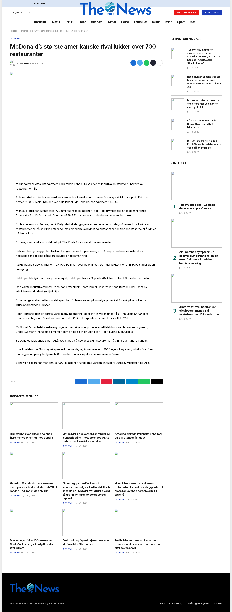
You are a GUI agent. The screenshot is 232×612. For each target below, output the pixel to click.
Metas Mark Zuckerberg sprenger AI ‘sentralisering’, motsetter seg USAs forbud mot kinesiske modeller (86, 437)
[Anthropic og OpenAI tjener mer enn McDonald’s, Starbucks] (86, 522)
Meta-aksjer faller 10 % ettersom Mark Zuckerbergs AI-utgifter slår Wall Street (31, 544)
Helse (125, 22)
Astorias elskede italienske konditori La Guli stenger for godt (138, 435)
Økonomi (97, 22)
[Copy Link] (153, 63)
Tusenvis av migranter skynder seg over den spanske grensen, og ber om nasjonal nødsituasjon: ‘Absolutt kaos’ (203, 56)
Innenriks (40, 22)
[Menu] (11, 22)
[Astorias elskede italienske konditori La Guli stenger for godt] (139, 415)
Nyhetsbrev (211, 12)
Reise (168, 22)
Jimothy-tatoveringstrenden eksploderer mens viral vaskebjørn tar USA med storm (199, 310)
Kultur (156, 22)
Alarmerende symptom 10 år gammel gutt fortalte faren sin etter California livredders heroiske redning (198, 257)
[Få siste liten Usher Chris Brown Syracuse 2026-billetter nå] (177, 124)
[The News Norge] (116, 12)
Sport (181, 22)
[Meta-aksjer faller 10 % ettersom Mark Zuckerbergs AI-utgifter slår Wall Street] (34, 522)
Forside (13, 31)
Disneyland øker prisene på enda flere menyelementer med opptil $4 (32, 435)
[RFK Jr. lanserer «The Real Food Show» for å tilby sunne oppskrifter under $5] (177, 144)
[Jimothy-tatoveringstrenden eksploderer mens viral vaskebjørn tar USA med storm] (196, 288)
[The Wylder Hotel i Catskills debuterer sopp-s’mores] (196, 186)
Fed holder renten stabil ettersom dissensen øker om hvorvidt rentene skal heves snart (138, 544)
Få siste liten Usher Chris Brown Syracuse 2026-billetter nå (201, 124)
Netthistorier (186, 12)
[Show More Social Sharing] (160, 63)
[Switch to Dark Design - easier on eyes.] (220, 22)
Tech (82, 22)
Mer (192, 22)
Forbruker (140, 22)
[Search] (215, 22)
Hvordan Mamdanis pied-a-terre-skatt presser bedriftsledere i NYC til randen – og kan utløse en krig (33, 487)
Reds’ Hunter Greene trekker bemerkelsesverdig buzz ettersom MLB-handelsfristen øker (204, 81)
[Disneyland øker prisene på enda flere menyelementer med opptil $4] (34, 415)
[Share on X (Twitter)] (140, 63)
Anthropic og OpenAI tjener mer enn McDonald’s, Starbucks (85, 542)
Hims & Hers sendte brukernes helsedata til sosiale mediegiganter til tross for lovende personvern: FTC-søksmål (139, 489)
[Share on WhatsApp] (146, 63)
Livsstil (55, 22)
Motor (112, 22)
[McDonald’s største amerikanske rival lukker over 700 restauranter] (86, 122)
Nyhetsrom (25, 63)
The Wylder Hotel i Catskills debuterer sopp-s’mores (197, 206)
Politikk (69, 22)
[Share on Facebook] (133, 63)
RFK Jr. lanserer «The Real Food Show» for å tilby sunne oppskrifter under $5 (204, 144)
